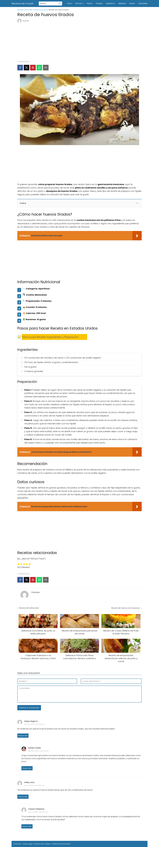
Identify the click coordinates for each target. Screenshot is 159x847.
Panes (132, 3)
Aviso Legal (27, 844)
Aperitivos (110, 3)
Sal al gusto (30, 366)
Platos (89, 3)
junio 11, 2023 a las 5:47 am (34, 785)
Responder (23, 735)
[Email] (46, 67)
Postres (99, 3)
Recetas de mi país (23, 3)
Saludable (142, 3)
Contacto (17, 844)
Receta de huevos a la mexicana (125, 608)
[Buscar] (59, 3)
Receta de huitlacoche (29, 608)
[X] (26, 67)
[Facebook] (20, 67)
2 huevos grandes (33, 371)
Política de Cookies (42, 844)
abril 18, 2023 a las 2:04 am (34, 724)
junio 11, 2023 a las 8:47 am (38, 812)
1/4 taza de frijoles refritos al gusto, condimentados (51, 362)
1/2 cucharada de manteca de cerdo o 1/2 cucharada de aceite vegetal (62, 357)
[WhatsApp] (39, 67)
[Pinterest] (33, 67)
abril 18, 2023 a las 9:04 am (38, 751)
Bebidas (122, 3)
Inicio (69, 3)
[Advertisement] (79, 40)
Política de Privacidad (61, 844)
